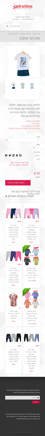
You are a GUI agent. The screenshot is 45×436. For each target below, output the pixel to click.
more (37, 155)
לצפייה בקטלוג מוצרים (21, 196)
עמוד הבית (36, 34)
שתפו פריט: (36, 152)
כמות (38, 144)
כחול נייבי (17, 162)
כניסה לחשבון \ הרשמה (22, 17)
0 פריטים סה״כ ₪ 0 (28, 19)
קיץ (13, 165)
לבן (10, 165)
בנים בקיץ (18, 165)
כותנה (23, 162)
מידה (38, 137)
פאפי (12, 162)
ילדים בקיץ (25, 165)
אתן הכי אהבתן (25, 34)
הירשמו (35, 402)
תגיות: (38, 159)
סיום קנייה (15, 19)
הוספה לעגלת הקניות (16, 183)
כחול (27, 162)
